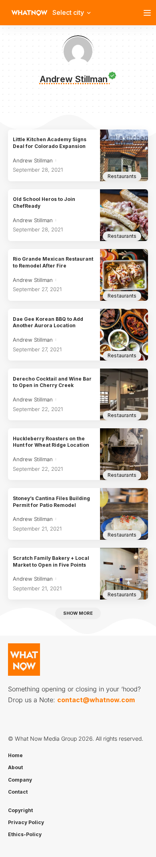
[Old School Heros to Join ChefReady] (124, 215)
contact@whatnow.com (96, 700)
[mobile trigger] (149, 13)
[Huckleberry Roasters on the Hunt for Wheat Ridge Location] (124, 454)
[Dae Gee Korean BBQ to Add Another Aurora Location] (124, 335)
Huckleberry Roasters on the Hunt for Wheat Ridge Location (51, 442)
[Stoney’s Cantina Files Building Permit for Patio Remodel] (124, 514)
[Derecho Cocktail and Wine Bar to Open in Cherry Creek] (124, 394)
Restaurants (122, 176)
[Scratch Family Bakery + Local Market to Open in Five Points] (124, 574)
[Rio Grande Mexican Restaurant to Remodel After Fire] (124, 275)
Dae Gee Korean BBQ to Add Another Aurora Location (48, 322)
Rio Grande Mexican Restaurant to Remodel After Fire (53, 262)
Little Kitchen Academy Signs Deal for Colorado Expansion (49, 142)
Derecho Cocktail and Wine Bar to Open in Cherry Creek (52, 382)
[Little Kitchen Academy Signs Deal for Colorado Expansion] (124, 155)
